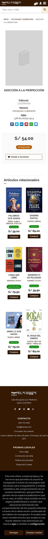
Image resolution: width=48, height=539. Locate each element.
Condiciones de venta (24, 456)
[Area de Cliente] (40, 3)
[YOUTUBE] (28, 409)
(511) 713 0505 (24, 423)
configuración (37, 524)
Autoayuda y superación (22, 19)
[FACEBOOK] (15, 409)
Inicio (6, 19)
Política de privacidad (24, 460)
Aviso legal (24, 452)
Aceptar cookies (34, 532)
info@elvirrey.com (24, 427)
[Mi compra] (36, 3)
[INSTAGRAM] (24, 409)
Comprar (14, 236)
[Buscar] (45, 9)
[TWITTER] (20, 409)
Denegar (14, 532)
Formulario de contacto (24, 431)
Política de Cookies (24, 465)
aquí (14, 524)
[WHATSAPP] (33, 409)
